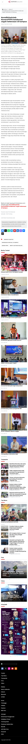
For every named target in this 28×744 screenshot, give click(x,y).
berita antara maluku (16, 245)
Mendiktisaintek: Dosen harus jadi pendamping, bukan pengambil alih (11, 407)
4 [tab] (16, 579)
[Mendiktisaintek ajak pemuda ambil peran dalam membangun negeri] (14, 353)
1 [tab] (9, 579)
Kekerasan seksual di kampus (10, 242)
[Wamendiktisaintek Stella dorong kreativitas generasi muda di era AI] (14, 330)
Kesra (10, 9)
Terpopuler (4, 459)
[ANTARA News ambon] (15, 1)
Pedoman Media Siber (7, 724)
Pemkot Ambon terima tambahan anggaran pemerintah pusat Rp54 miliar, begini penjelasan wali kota (17, 486)
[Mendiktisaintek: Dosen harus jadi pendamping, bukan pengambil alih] (14, 399)
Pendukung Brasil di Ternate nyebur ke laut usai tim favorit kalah (13, 573)
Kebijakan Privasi (5, 719)
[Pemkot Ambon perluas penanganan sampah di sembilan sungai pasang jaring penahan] (4, 550)
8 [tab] (19, 602)
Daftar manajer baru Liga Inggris (12, 651)
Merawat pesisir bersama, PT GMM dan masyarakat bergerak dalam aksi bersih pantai (17, 494)
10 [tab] (23, 602)
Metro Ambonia (5, 689)
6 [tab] (15, 602)
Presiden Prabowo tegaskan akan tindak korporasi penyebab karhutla (13, 521)
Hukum (3, 692)
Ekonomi (3, 694)
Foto (2, 557)
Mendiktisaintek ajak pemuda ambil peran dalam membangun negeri (13, 362)
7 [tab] (17, 602)
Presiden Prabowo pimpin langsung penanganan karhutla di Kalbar (16, 528)
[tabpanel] (14, 569)
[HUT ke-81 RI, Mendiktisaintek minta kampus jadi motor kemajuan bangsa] (14, 262)
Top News (4, 500)
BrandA (3, 726)
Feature (3, 708)
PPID (2, 734)
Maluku (3, 687)
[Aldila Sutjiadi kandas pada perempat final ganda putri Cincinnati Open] (4, 472)
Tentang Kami (5, 721)
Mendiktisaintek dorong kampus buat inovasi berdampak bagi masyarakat (12, 385)
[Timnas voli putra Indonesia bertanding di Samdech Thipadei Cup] (4, 479)
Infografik (4, 604)
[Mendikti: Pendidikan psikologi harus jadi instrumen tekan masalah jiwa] (14, 285)
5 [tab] (18, 579)
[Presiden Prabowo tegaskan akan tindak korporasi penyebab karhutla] (14, 512)
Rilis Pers (3, 710)
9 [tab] (21, 602)
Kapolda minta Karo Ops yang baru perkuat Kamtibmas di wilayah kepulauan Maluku (17, 465)
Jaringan (3, 714)
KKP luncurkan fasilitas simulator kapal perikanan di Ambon (13, 596)
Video (3, 581)
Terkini (3, 673)
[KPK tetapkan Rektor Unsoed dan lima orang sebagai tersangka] (4, 535)
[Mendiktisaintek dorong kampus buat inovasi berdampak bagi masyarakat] (14, 376)
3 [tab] (14, 579)
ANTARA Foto (5, 729)
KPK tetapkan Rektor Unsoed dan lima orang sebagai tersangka (17, 535)
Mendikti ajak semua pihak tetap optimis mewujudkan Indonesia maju (13, 453)
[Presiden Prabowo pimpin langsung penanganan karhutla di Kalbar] (4, 528)
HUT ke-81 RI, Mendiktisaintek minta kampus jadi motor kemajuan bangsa (12, 271)
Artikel (3, 697)
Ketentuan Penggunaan (7, 716)
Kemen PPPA (5, 245)
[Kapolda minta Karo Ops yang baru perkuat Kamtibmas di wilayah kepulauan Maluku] (4, 465)
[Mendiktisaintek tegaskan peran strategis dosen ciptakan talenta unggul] (14, 421)
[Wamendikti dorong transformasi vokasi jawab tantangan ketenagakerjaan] (14, 308)
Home (5, 9)
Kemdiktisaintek (8, 239)
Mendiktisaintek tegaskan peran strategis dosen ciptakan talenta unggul (13, 430)
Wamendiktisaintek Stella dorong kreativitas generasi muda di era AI (11, 339)
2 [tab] (12, 579)
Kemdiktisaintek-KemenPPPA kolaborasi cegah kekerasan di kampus (12, 11)
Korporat (3, 731)
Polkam (3, 705)
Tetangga (3, 703)
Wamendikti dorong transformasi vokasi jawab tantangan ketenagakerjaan (13, 316)
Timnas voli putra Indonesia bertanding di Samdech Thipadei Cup (16, 479)
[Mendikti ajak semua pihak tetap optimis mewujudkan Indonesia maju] (14, 444)
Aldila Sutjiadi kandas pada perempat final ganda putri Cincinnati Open (16, 472)
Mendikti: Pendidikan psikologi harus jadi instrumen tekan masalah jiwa (13, 294)
